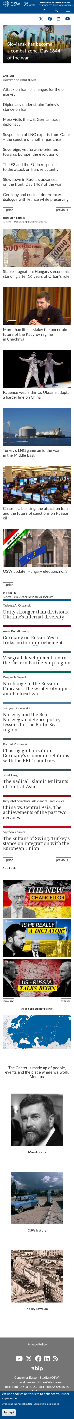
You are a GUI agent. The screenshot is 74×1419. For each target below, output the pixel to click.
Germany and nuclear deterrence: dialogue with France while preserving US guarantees (35, 199)
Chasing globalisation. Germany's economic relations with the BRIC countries (36, 755)
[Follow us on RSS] (55, 1360)
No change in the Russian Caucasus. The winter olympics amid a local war (36, 688)
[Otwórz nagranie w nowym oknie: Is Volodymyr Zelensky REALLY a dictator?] (37, 938)
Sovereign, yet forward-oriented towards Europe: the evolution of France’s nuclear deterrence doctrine (35, 154)
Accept (9, 1412)
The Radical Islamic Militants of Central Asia (35, 783)
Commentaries (14, 218)
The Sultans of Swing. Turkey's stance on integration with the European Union (36, 843)
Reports (9, 593)
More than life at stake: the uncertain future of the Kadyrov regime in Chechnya (35, 334)
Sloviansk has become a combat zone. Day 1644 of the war (33, 51)
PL (44, 10)
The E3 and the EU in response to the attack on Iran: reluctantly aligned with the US (30, 169)
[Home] (18, 8)
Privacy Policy (37, 1344)
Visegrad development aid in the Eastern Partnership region (36, 660)
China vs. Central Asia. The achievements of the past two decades (35, 812)
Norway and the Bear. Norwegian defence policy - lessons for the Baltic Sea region (33, 722)
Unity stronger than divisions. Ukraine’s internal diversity (36, 614)
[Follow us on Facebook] (38, 1360)
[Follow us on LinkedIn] (47, 1360)
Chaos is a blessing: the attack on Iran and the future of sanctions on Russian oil (36, 513)
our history (37, 1198)
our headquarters (37, 1276)
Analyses (9, 76)
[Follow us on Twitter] (29, 1360)
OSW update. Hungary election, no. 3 (35, 572)
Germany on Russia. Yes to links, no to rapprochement (33, 640)
